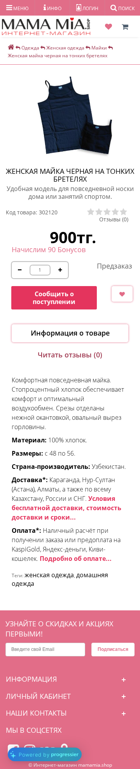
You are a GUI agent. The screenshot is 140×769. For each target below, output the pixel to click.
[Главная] (11, 47)
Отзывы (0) (113, 219)
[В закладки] (122, 294)
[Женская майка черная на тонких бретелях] (73, 116)
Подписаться (113, 649)
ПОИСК (126, 8)
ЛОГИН (89, 8)
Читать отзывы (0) (70, 354)
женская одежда (49, 575)
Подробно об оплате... (76, 558)
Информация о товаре (70, 333)
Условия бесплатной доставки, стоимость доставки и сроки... (66, 508)
